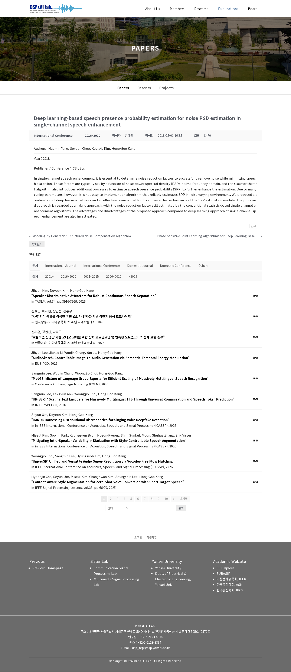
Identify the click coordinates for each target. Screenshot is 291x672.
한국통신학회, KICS (229, 590)
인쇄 (253, 226)
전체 (35, 265)
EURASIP (223, 573)
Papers (123, 87)
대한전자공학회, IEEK (231, 579)
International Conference (101, 265)
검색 (181, 508)
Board (253, 9)
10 (166, 498)
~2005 (133, 276)
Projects (166, 87)
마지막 (184, 498)
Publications (228, 9)
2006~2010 (113, 276)
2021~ (49, 276)
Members (177, 9)
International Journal (60, 265)
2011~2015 (91, 276)
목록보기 (36, 244)
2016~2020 (68, 276)
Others (203, 265)
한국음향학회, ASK (229, 584)
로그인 (138, 537)
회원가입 (152, 537)
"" (93, 295)
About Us (152, 9)
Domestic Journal (140, 265)
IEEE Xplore (225, 568)
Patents (144, 87)
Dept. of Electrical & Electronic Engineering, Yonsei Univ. (173, 579)
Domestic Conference (175, 265)
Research (201, 9)
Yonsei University (168, 568)
